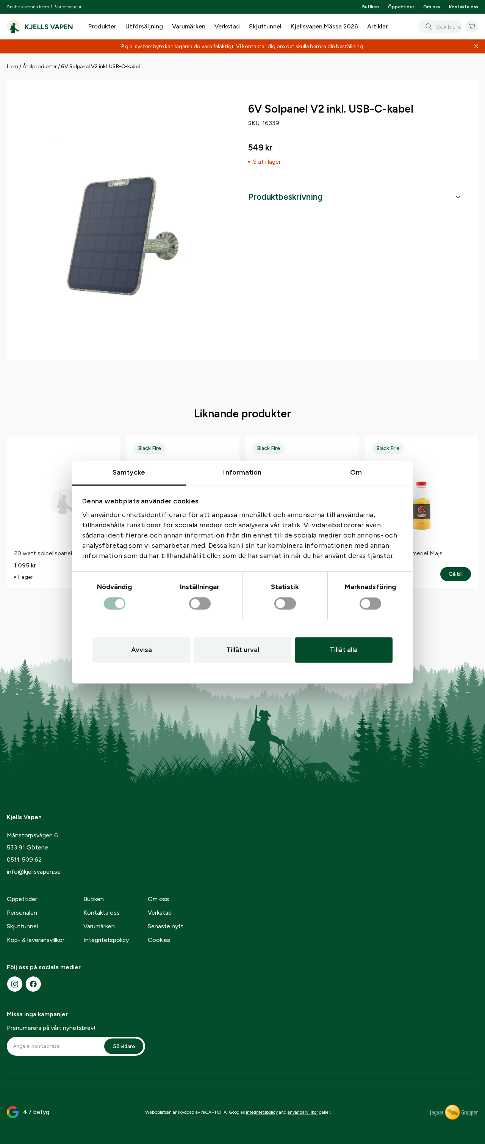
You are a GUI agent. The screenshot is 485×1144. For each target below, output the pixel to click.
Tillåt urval (242, 650)
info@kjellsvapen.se (34, 871)
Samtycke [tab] (129, 472)
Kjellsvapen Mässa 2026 (324, 26)
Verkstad (227, 26)
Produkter (102, 26)
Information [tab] (242, 472)
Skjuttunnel (265, 26)
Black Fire (149, 448)
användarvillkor (303, 1112)
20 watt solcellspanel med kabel (57, 553)
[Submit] (427, 26)
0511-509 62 (24, 859)
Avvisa (141, 650)
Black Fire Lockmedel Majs (407, 553)
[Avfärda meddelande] (476, 46)
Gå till (460, 574)
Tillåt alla (344, 650)
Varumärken (188, 26)
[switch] (200, 604)
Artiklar (377, 26)
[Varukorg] (471, 26)
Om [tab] (356, 472)
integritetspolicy (262, 1112)
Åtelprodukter (39, 66)
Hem (12, 66)
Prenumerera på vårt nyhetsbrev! (51, 1027)
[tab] (354, 197)
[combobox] (440, 26)
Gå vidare (124, 1046)
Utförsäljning (144, 26)
